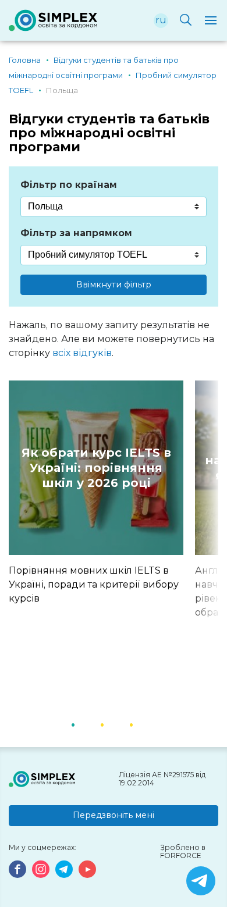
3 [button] (145, 724)
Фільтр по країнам (68, 184)
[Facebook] (17, 869)
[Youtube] (87, 869)
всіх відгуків (82, 352)
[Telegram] (64, 869)
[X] (200, 880)
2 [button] (116, 724)
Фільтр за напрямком (76, 233)
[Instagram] (40, 869)
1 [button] (87, 724)
